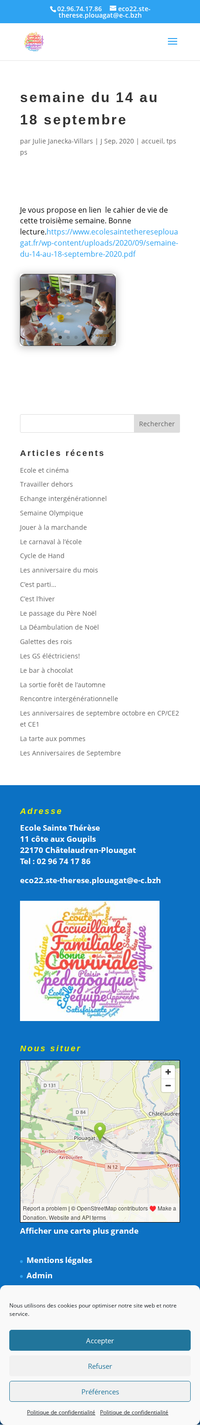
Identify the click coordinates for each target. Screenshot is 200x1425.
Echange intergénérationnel (63, 498)
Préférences (100, 1391)
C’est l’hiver (37, 598)
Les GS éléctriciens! (50, 655)
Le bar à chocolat (46, 670)
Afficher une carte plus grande (79, 1230)
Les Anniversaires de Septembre (70, 752)
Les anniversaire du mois (59, 570)
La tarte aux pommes (53, 738)
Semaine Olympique (51, 512)
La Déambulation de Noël (59, 627)
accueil (152, 141)
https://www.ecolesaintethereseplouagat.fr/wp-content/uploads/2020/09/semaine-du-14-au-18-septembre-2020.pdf (99, 243)
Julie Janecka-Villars (63, 141)
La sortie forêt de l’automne (63, 684)
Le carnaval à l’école (51, 541)
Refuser (100, 1366)
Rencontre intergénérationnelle (69, 698)
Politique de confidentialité (61, 1412)
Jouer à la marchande (53, 527)
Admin (40, 1275)
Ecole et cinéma (44, 470)
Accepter (100, 1340)
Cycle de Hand (42, 555)
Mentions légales (59, 1260)
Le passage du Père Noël (58, 613)
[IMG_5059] (67, 345)
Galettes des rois (46, 641)
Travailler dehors (46, 484)
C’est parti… (38, 584)
